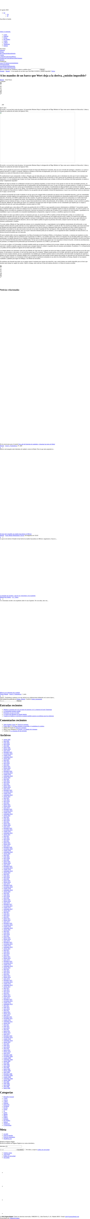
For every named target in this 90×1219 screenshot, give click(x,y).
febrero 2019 (7, 882)
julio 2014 (6, 969)
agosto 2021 (7, 834)
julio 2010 (6, 1044)
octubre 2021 (7, 831)
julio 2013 (6, 988)
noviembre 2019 (8, 868)
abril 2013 (6, 993)
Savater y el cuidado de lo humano (27, 729)
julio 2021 (6, 836)
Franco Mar (7, 726)
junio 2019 (6, 876)
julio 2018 (6, 893)
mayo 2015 (7, 953)
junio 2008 (6, 1083)
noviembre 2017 (8, 906)
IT (7, 16)
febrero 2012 (7, 1013)
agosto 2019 (7, 872)
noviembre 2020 (8, 849)
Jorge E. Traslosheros (11, 446)
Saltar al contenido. (5, 31)
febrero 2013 (7, 996)
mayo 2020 (7, 858)
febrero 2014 (7, 977)
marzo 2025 (7, 766)
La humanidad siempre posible (12, 711)
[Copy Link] (45, 94)
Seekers (6, 45)
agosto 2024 (7, 777)
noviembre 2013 (8, 982)
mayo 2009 (7, 1066)
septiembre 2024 (8, 776)
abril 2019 (6, 879)
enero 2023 (7, 807)
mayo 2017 (7, 915)
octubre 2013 (7, 983)
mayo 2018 (7, 896)
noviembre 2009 (8, 1056)
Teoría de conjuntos (22, 724)
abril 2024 (6, 784)
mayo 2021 (7, 839)
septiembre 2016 (8, 928)
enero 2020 (7, 864)
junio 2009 (6, 1064)
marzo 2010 (7, 1050)
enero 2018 (7, 902)
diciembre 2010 (8, 1036)
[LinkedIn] (45, 87)
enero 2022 (7, 826)
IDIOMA (2, 1146)
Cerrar (5, 34)
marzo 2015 (7, 956)
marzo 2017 (7, 918)
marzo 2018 (7, 899)
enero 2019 (7, 883)
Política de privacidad (9, 1156)
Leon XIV (3, 63)
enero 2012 (7, 1015)
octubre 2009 (7, 1058)
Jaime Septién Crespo (9, 724)
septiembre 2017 (8, 909)
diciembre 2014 (8, 961)
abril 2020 (6, 860)
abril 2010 (6, 1048)
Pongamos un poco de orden (11, 713)
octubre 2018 (7, 888)
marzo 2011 (7, 1031)
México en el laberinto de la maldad (10, 692)
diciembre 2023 (8, 790)
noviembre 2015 (8, 944)
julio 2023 (6, 798)
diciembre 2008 (8, 1074)
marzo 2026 (7, 747)
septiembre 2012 (8, 1004)
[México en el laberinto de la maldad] (45, 691)
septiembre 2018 (8, 890)
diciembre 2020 (8, 847)
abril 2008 (6, 1086)
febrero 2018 (7, 901)
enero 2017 (7, 922)
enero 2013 (7, 998)
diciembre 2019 (8, 866)
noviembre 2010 (8, 1037)
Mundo (2, 80)
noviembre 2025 (8, 754)
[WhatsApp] (45, 88)
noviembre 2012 (8, 1001)
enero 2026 (7, 750)
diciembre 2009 (8, 1055)
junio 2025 (6, 761)
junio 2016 (6, 933)
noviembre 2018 (8, 887)
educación (3, 67)
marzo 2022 (7, 823)
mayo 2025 (7, 763)
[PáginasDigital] (17, 28)
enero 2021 (7, 845)
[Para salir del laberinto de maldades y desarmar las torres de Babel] (45, 442)
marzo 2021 (7, 842)
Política (9, 53)
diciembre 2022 (8, 809)
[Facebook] (45, 83)
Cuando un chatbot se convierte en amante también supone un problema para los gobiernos (29, 716)
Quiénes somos (8, 1153)
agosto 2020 (7, 853)
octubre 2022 (7, 812)
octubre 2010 (7, 1039)
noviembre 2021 (8, 830)
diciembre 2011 (8, 1017)
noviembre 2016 (8, 925)
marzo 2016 (7, 937)
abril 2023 (6, 803)
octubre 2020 (7, 850)
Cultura (6, 42)
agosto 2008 (7, 1080)
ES (4, 13)
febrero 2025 (7, 768)
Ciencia (8, 58)
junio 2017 (6, 914)
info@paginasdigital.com (72, 1216)
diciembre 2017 (8, 904)
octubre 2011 (7, 1020)
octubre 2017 (7, 907)
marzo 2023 (7, 804)
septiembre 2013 (8, 985)
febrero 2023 (7, 806)
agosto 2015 (7, 948)
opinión (7, 64)
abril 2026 (6, 746)
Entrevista (6, 66)
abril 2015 (6, 955)
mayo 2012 (7, 1009)
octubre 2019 (7, 869)
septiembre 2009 (8, 1059)
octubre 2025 (7, 755)
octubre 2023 (7, 793)
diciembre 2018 (8, 885)
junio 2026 (6, 742)
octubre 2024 (7, 774)
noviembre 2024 (8, 773)
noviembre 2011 (8, 1018)
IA (17, 58)
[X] (45, 85)
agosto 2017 (7, 910)
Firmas (5, 38)
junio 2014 (6, 971)
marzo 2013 (7, 994)
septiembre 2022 (8, 814)
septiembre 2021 (8, 833)
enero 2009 (7, 1072)
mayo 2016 (7, 934)
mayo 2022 (7, 820)
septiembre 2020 (8, 852)
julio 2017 (6, 912)
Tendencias (7, 44)
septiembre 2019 (8, 871)
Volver (53, 71)
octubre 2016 (7, 926)
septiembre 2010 (8, 1040)
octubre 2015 (7, 945)
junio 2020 (6, 857)
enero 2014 (7, 979)
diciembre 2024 (8, 771)
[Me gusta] (0, 104)
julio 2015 (6, 950)
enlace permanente (37, 699)
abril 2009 (6, 1067)
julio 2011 (6, 1025)
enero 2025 (7, 769)
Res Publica (7, 39)
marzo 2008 (7, 1088)
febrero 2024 (7, 787)
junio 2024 (6, 780)
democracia (9, 63)
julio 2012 (6, 1005)
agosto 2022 (7, 815)
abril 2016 (6, 936)
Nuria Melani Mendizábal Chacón (14, 535)
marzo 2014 (7, 975)
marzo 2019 (7, 880)
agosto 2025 (7, 758)
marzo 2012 (7, 1012)
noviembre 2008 (8, 1075)
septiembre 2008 (8, 1078)
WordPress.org (8, 1138)
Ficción (6, 56)
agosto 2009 (7, 1061)
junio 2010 (6, 1045)
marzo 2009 (7, 1069)
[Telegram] (45, 90)
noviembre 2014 (8, 963)
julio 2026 (6, 741)
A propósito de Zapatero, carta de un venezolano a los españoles (18, 595)
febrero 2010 (7, 1051)
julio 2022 (6, 817)
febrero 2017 (7, 920)
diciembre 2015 (8, 942)
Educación (13, 58)
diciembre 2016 (8, 923)
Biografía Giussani (9, 1097)
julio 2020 (6, 855)
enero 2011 (7, 1034)
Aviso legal (7, 1154)
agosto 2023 (7, 796)
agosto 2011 (7, 1023)
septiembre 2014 (8, 966)
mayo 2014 (7, 972)
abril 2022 (6, 822)
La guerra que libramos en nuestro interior (15, 714)
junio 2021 (6, 838)
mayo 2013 (7, 991)
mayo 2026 (7, 744)
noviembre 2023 (8, 792)
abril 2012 (6, 1010)
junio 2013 (6, 990)
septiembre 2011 (8, 1021)
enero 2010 (7, 1053)
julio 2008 (6, 1082)
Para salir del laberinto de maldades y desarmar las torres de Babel (36, 444)
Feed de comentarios (9, 1137)
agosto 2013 (7, 986)
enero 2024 (7, 788)
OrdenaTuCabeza (14, 1218)
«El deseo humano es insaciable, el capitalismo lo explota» (28, 726)
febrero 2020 (7, 863)
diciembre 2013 (8, 980)
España (8, 67)
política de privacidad (43, 1149)
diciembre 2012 (8, 999)
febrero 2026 (7, 749)
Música (14, 56)
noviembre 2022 (8, 811)
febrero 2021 (7, 844)
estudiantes (15, 63)
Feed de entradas (8, 1135)
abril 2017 (6, 917)
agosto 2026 (7, 739)
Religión (13, 53)
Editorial (6, 36)
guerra (2, 66)
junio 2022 (6, 819)
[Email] (45, 92)
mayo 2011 (7, 1028)
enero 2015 (7, 960)
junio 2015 (6, 952)
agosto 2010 (7, 1042)
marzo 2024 (7, 785)
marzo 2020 (7, 861)
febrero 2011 (7, 1032)
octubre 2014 (7, 964)
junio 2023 (6, 799)
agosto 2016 (7, 929)
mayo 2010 (7, 1047)
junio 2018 (6, 895)
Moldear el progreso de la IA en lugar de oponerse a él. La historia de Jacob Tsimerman (28, 709)
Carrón (5, 41)
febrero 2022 (7, 825)
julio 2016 (6, 931)
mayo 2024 (7, 782)
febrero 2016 (7, 939)
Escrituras (6, 1106)
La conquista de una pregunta (18, 731)
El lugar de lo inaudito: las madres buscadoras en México (16, 534)
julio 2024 (6, 779)
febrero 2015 (7, 958)
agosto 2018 (7, 891)
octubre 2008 (7, 1077)
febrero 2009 (7, 1070)
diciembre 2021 (8, 828)
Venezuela (12, 67)
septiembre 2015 (8, 947)
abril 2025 (6, 765)
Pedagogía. (12, 66)
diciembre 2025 (8, 752)
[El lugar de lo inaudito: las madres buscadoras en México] (45, 532)
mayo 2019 (7, 877)
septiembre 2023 (8, 795)
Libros (10, 56)
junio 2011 (6, 1026)
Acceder (6, 1134)
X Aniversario (7, 1125)
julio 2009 (6, 1063)
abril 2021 (6, 841)
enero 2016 (7, 941)
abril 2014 (6, 974)
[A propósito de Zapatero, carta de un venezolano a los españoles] (45, 594)
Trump (3, 64)
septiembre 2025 (8, 757)
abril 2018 (6, 898)
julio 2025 (6, 760)
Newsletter (6, 1157)
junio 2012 (6, 1007)
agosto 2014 (7, 967)
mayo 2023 (7, 801)
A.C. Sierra (15, 597)
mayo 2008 (7, 1085)
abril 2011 (6, 1029)
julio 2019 (6, 874)
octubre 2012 (7, 1002)
